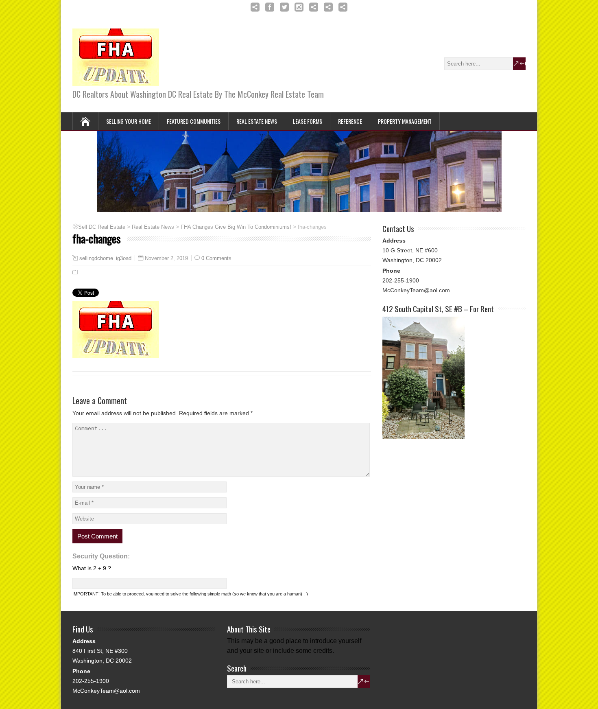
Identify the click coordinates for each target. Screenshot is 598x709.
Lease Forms (307, 121)
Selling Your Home (128, 121)
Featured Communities (193, 121)
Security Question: (101, 556)
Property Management (405, 121)
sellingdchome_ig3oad (105, 258)
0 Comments (216, 258)
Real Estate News (256, 121)
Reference (350, 121)
